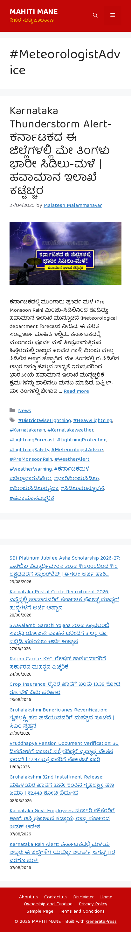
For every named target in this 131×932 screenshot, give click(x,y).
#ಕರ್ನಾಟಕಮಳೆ (72, 469)
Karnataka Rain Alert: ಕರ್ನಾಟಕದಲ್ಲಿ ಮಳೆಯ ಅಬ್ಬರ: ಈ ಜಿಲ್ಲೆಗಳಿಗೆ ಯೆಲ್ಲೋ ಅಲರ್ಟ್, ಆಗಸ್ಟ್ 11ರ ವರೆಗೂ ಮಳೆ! (62, 853)
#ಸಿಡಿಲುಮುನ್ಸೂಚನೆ (82, 488)
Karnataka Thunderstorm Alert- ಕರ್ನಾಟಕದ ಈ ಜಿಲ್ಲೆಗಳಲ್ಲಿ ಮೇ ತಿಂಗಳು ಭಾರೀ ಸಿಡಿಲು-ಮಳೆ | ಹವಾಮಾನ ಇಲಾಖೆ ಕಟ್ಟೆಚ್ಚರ (61, 152)
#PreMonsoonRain (31, 459)
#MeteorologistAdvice (77, 450)
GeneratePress (101, 922)
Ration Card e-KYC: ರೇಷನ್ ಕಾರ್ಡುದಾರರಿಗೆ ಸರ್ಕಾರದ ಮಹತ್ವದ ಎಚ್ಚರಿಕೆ (58, 663)
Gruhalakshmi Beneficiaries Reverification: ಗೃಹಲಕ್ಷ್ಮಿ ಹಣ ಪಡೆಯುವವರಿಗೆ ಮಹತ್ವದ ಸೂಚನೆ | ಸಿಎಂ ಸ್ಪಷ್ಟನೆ (62, 718)
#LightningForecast (32, 440)
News (24, 411)
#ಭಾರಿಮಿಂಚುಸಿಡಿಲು (76, 479)
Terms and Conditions (82, 912)
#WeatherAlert (72, 459)
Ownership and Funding (48, 904)
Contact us (55, 897)
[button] (95, 15)
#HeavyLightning (92, 420)
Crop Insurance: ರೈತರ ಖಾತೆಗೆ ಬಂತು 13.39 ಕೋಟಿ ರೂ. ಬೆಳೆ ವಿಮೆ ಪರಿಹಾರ (65, 688)
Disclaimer (83, 897)
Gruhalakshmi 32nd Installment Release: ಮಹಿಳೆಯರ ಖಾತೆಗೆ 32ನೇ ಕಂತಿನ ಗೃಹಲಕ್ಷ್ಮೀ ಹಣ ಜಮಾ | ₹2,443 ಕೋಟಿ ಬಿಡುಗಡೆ (62, 785)
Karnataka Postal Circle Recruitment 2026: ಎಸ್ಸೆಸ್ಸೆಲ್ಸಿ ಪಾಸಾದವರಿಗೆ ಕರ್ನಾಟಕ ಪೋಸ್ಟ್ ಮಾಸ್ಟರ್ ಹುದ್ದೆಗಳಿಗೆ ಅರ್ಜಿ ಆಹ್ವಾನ (64, 600)
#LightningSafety (29, 450)
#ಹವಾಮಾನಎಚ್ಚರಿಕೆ (32, 498)
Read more (76, 391)
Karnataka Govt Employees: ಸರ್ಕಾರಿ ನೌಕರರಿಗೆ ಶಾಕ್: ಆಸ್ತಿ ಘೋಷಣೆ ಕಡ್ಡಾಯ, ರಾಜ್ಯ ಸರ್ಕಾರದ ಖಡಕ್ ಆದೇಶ (62, 819)
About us (28, 897)
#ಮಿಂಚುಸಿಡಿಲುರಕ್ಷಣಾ (34, 488)
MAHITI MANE (34, 12)
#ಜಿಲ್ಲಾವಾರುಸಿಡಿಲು (31, 479)
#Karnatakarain (27, 430)
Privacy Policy (93, 904)
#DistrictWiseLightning (44, 420)
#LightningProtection (82, 440)
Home (106, 897)
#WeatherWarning (31, 469)
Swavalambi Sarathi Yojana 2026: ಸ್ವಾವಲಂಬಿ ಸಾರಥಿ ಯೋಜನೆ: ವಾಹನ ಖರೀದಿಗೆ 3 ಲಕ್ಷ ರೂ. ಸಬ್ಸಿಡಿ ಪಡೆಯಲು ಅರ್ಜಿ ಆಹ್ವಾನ (59, 634)
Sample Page (40, 912)
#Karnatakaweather (70, 430)
